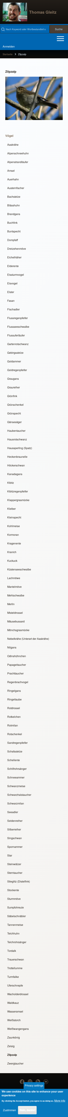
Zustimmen (9, 1110)
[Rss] (38, 1081)
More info (59, 1100)
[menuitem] (8, 46)
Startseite (8, 54)
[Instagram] (30, 1081)
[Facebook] (22, 1081)
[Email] (46, 1081)
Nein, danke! (27, 1110)
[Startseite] (15, 12)
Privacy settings (34, 1085)
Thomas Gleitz (42, 12)
